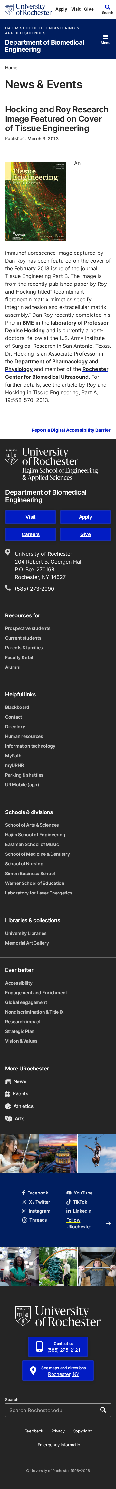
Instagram (39, 1211)
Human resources (24, 736)
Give (88, 9)
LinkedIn (82, 1211)
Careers (31, 534)
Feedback (33, 1431)
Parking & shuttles (24, 775)
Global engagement (26, 1002)
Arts (19, 1118)
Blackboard (17, 707)
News (20, 1081)
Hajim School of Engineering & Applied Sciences (42, 31)
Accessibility (18, 983)
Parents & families (24, 648)
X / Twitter (39, 1202)
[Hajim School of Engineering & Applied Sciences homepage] (51, 464)
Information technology (30, 746)
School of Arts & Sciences (32, 825)
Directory (15, 726)
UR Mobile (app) (22, 784)
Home (11, 68)
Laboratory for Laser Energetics (38, 893)
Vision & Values (21, 1041)
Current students (23, 638)
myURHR (14, 765)
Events (20, 1093)
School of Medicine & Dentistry (37, 854)
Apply (61, 9)
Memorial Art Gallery (27, 943)
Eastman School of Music (32, 844)
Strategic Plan (19, 1031)
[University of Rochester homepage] (28, 9)
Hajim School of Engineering (35, 835)
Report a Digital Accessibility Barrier (71, 430)
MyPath (13, 755)
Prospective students (27, 628)
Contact (13, 717)
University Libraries (25, 933)
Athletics (24, 1106)
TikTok (80, 1202)
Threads (38, 1220)
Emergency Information (60, 1445)
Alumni (12, 667)
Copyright (82, 1431)
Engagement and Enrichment (36, 992)
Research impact (23, 1022)
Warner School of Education (34, 883)
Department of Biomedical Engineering (44, 46)
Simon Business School (30, 873)
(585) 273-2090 (34, 588)
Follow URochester (78, 1223)
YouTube (83, 1193)
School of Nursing (24, 864)
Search (11, 1399)
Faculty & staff (20, 657)
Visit (76, 9)
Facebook (37, 1193)
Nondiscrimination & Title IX (34, 1012)
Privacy (58, 1431)
